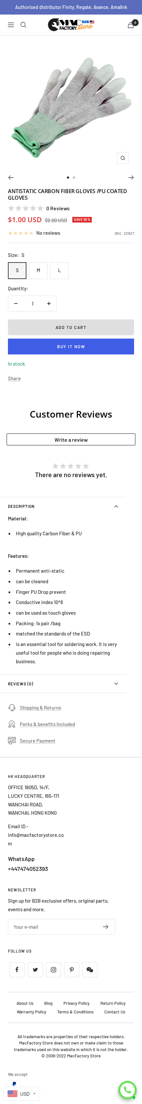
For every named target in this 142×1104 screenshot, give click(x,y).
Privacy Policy (76, 1003)
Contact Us (114, 1011)
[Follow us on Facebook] (17, 969)
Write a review (71, 439)
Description (21, 506)
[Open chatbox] (127, 1090)
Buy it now (71, 346)
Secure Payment (37, 741)
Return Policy (112, 1003)
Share (14, 378)
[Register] (106, 926)
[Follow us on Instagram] (53, 969)
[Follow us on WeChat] (89, 969)
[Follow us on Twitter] (35, 969)
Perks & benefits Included (47, 724)
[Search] (23, 25)
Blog (48, 1003)
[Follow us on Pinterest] (71, 969)
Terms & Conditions (75, 1011)
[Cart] (130, 25)
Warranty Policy (31, 1011)
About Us (25, 1003)
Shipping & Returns (40, 708)
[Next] (131, 177)
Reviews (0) (20, 683)
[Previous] (11, 177)
